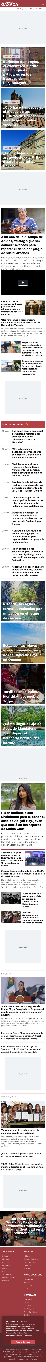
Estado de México (31, 1259)
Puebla (27, 1268)
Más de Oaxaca (11, 56)
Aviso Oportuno (30, 1312)
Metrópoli (6, 1259)
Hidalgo (27, 1256)
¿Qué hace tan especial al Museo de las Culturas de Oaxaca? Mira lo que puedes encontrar (23, 115)
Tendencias (7, 1274)
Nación (5, 1271)
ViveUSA (27, 1306)
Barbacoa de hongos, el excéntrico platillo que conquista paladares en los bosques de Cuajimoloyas (21, 72)
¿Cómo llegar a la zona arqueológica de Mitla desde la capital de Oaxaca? (22, 159)
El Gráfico (28, 1300)
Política (5, 1268)
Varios (26, 1288)
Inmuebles (28, 1279)
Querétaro (28, 1265)
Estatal (5, 1256)
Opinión (5, 1280)
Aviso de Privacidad (23, 1335)
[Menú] (43, 3)
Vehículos (28, 1285)
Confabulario (29, 1309)
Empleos (27, 1282)
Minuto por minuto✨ (15, 424)
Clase (26, 1303)
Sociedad (6, 1262)
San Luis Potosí (30, 1262)
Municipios (6, 1265)
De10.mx (27, 1315)
